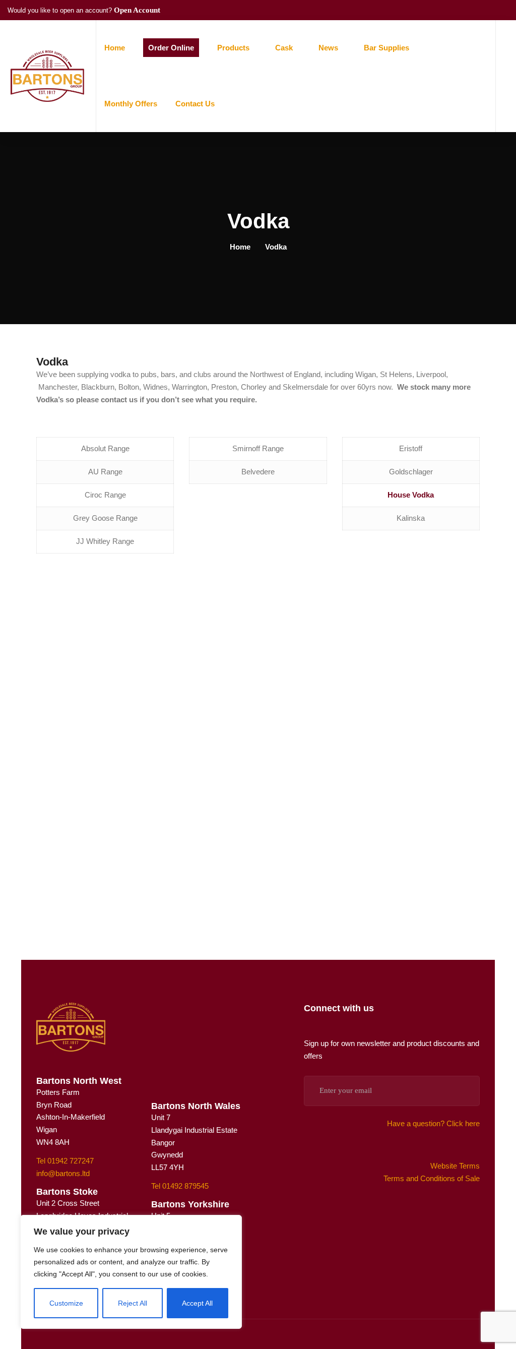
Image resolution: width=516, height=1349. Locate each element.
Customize (66, 1303)
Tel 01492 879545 (180, 1186)
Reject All (132, 1303)
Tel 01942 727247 (65, 1160)
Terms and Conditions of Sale (431, 1178)
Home (240, 246)
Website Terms (455, 1165)
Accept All (197, 1303)
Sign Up (459, 1091)
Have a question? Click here (433, 1123)
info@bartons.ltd (63, 1173)
